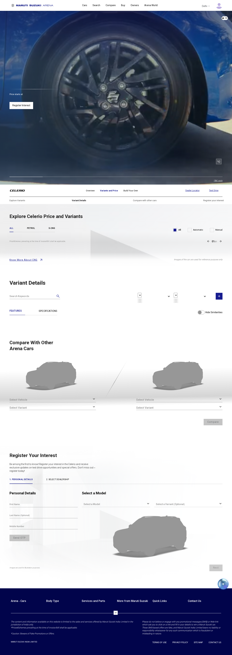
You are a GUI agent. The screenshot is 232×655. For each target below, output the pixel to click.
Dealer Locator (192, 190)
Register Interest (21, 105)
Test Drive (213, 190)
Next (216, 567)
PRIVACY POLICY (180, 642)
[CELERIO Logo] (19, 190)
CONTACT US (215, 642)
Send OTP (19, 537)
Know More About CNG (23, 260)
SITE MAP (198, 642)
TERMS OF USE (159, 642)
